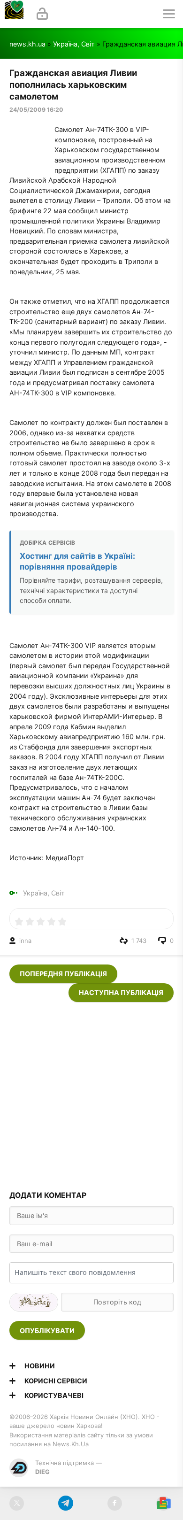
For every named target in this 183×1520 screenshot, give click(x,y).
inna (25, 940)
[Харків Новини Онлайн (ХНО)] (14, 14)
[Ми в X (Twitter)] (16, 1503)
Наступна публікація (121, 992)
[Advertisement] (91, 1093)
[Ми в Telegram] (65, 1503)
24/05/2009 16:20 (36, 109)
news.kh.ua (27, 44)
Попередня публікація (63, 974)
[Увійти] (42, 14)
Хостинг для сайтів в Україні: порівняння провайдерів (77, 561)
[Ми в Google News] (163, 1503)
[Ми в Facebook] (114, 1503)
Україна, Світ (74, 44)
